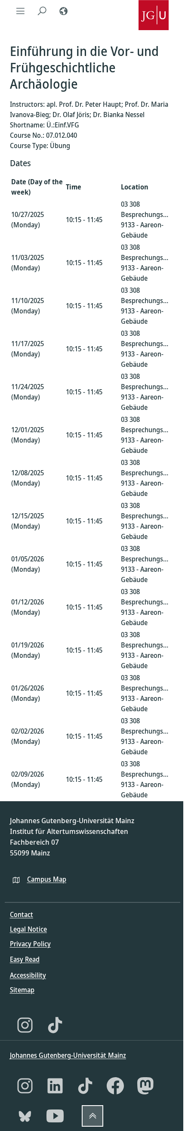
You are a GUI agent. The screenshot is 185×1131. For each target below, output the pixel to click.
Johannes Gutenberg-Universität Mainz (68, 1055)
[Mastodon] (145, 1085)
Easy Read (25, 959)
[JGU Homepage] (154, 11)
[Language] (63, 11)
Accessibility (28, 975)
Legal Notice (28, 929)
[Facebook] (115, 1085)
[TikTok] (55, 1025)
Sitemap (22, 990)
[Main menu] (20, 11)
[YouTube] (55, 1116)
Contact (21, 914)
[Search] (42, 11)
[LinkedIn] (55, 1085)
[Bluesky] (25, 1116)
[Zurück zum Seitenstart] (92, 1116)
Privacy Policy (30, 943)
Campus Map (46, 879)
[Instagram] (25, 1025)
